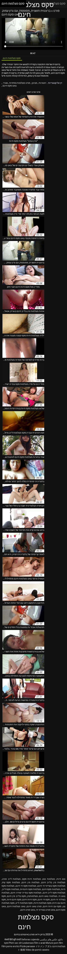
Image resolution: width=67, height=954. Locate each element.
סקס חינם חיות (14, 899)
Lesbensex (28, 943)
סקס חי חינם (44, 899)
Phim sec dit (15, 943)
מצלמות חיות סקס (31, 879)
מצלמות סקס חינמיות (30, 889)
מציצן (34, 83)
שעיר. (5, 83)
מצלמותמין (32, 896)
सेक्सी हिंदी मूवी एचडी (12, 939)
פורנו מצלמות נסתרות (19, 83)
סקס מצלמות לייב (24, 903)
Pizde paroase (27, 946)
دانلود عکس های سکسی (51, 939)
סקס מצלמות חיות (42, 903)
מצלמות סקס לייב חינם (54, 892)
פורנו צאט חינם (34, 906)
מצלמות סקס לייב (10, 889)
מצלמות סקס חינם (51, 889)
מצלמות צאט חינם (48, 896)
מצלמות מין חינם (31, 882)
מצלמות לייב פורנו (11, 879)
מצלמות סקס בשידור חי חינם (51, 885)
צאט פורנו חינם (27, 909)
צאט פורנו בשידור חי (45, 909)
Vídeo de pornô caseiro (37, 949)
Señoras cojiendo (30, 939)
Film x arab (39, 943)
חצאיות (42, 83)
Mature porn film (54, 943)
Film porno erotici (11, 946)
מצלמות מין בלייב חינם (53, 882)
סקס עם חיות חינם (52, 906)
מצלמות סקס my (11, 882)
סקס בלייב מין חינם (16, 896)
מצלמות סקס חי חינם (26, 885)
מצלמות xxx (48, 879)
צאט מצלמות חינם (16, 906)
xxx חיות (61, 879)
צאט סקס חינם (9, 85)
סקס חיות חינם (29, 899)
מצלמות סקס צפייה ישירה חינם (26, 892)
